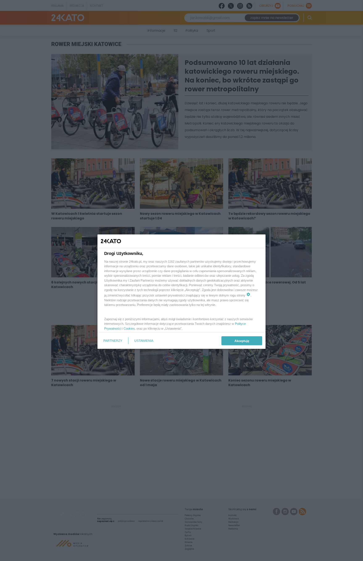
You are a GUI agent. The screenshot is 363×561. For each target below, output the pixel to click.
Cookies (129, 328)
